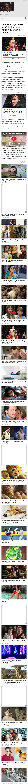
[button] (26, 19)
